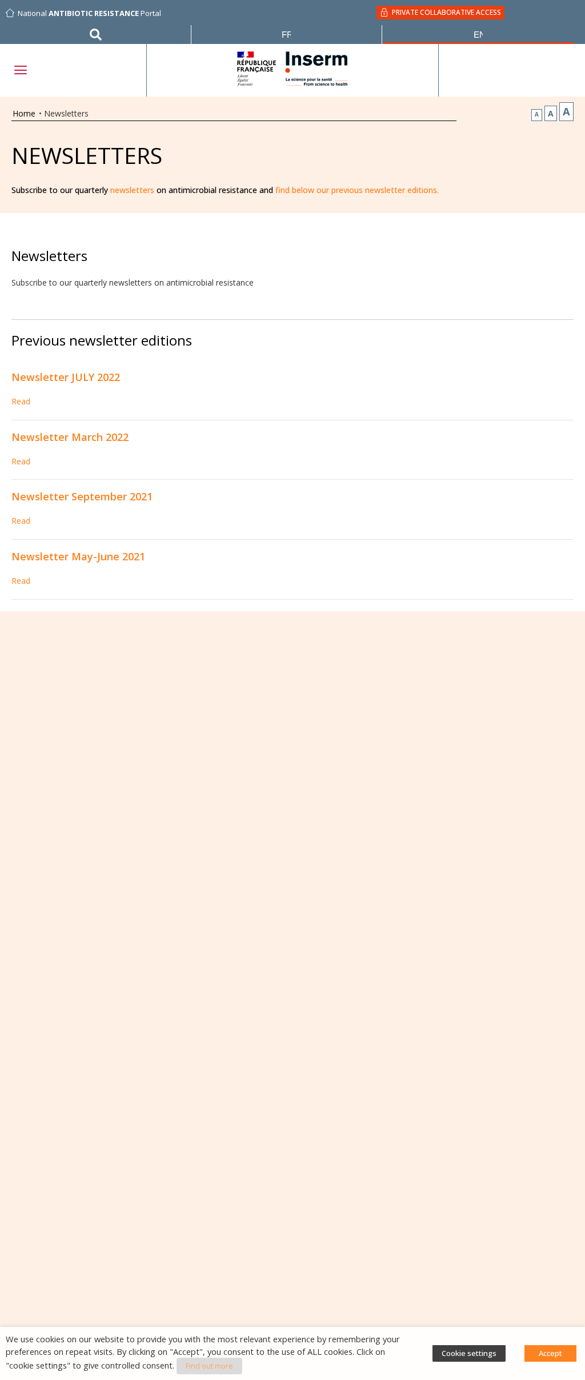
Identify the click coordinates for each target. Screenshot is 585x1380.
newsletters (132, 189)
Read (20, 401)
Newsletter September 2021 (82, 496)
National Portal (89, 13)
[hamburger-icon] (20, 70)
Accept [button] (550, 1353)
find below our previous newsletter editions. (357, 189)
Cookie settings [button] (469, 1353)
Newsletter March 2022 (70, 437)
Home (24, 113)
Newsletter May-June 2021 (78, 556)
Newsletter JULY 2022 (65, 377)
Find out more (209, 1366)
